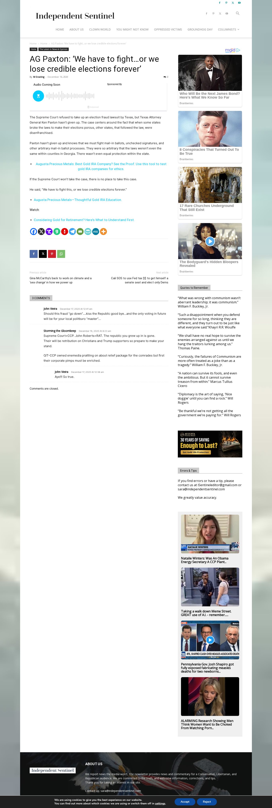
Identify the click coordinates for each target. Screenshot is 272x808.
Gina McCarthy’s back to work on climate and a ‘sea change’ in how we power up (61, 280)
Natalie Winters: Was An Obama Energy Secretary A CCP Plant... (204, 560)
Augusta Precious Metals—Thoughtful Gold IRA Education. (78, 200)
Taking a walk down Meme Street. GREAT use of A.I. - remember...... (206, 613)
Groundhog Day (200, 29)
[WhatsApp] (61, 254)
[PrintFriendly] (87, 231)
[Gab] (56, 231)
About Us (76, 29)
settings (160, 803)
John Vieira (50, 308)
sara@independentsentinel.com (121, 791)
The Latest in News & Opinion (54, 49)
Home (60, 29)
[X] (233, 3)
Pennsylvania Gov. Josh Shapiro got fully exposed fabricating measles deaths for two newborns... (207, 667)
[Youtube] (239, 3)
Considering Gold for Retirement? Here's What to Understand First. (84, 220)
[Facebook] (220, 3)
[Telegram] (72, 231)
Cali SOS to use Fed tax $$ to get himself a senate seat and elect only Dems (139, 280)
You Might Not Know (132, 29)
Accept (185, 802)
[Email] (80, 231)
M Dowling (38, 76)
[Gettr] (64, 231)
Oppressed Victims (168, 29)
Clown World (100, 29)
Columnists (227, 29)
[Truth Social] (49, 231)
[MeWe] (95, 231)
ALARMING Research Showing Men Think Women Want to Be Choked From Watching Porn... (207, 724)
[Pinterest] (226, 3)
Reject (207, 802)
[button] (237, 14)
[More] (103, 231)
